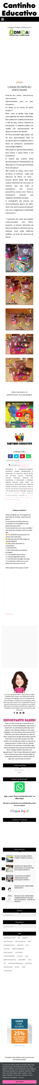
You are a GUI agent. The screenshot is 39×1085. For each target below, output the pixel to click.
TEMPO (23, 967)
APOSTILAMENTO (8, 941)
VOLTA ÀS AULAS (8, 970)
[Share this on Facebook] (10, 456)
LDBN (26, 956)
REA (5, 963)
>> (34, 613)
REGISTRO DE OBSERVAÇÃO (15, 963)
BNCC (27, 945)
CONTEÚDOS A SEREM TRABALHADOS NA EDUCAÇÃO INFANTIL (22, 878)
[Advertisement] (19, 58)
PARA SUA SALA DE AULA (10, 959)
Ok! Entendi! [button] (19, 1082)
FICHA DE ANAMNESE (9, 956)
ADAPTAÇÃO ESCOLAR (9, 937)
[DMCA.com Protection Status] (20, 35)
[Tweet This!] (16, 456)
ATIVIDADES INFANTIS (9, 945)
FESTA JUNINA (18, 952)
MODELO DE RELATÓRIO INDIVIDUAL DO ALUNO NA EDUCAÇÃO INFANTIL (24, 868)
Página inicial (9, 614)
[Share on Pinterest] (22, 456)
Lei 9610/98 (12, 493)
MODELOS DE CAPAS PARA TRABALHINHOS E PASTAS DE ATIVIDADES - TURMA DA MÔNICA (24, 898)
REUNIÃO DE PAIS (8, 967)
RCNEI (29, 959)
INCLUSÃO (20, 956)
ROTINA (17, 967)
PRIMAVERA (23, 466)
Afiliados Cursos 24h (19, 1045)
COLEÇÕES (7, 948)
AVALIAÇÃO (20, 945)
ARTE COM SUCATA (20, 941)
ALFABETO (25, 937)
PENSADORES (22, 959)
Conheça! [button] (21, 1077)
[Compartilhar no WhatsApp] (28, 456)
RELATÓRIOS (28, 963)
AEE (19, 937)
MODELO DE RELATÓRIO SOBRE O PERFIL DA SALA (23, 857)
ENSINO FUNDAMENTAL (18, 948)
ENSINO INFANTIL (8, 952)
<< (4, 612)
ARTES (29, 941)
